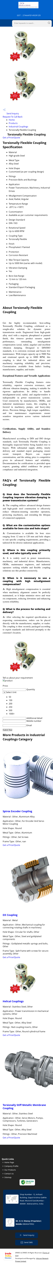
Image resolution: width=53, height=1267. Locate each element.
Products (13, 123)
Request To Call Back (12, 116)
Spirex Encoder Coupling (17, 811)
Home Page (9, 1162)
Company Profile (11, 1166)
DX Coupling (10, 915)
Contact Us (9, 1173)
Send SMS (28, 1242)
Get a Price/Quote (11, 137)
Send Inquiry (12, 113)
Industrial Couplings (18, 126)
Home (12, 119)
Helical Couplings (13, 1001)
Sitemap (7, 1177)
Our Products (10, 1170)
